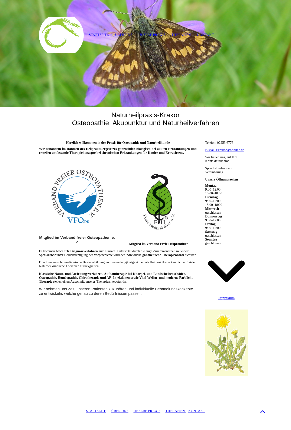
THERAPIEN (176, 411)
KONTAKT (196, 411)
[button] (263, 411)
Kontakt (205, 35)
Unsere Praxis (151, 35)
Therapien (181, 35)
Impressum (226, 298)
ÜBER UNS (119, 411)
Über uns (123, 35)
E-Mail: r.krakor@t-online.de (224, 150)
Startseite (99, 35)
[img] (145, 53)
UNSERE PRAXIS (147, 411)
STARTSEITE (96, 411)
